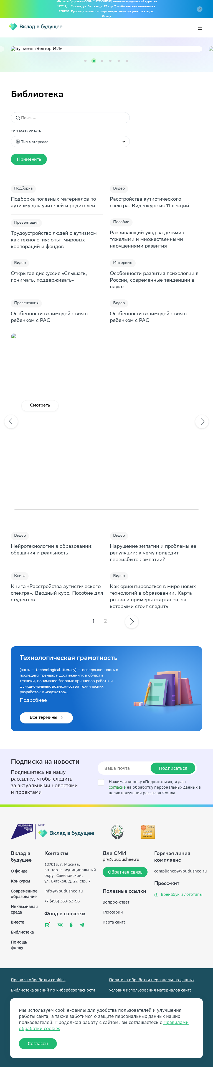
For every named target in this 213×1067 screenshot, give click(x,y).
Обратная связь (125, 872)
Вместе (17, 922)
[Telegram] (81, 925)
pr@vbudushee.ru (121, 859)
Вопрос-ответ (116, 902)
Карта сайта (114, 922)
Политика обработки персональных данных (151, 979)
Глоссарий (113, 912)
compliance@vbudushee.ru (180, 871)
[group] (106, 49)
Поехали (39, 405)
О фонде (19, 871)
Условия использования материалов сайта (150, 990)
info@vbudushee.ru (63, 891)
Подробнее (33, 700)
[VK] (60, 925)
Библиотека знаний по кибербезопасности (53, 990)
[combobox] (70, 141)
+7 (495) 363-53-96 (62, 901)
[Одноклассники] (71, 924)
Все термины (43, 717)
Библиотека (22, 932)
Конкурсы (20, 881)
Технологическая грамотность (69, 658)
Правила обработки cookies (38, 979)
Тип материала (26, 131)
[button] (29, 159)
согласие (117, 787)
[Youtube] (47, 924)
